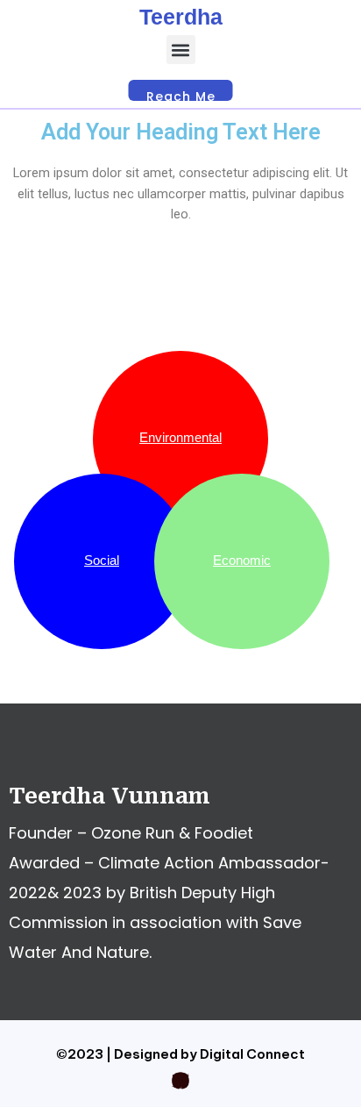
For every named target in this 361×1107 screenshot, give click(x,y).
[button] (180, 49)
